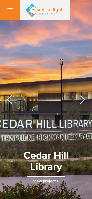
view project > (46, 181)
